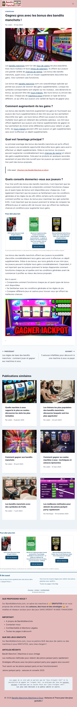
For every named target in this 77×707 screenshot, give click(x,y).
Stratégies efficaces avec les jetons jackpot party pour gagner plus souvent (35, 662)
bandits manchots (17, 66)
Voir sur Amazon (16, 238)
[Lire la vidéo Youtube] (38, 317)
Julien (10, 420)
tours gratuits (37, 93)
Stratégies (9, 11)
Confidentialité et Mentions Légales (22, 628)
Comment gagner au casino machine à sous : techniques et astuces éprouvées (57, 460)
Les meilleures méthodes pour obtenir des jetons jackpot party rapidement (57, 507)
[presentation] (19, 391)
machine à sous (35, 96)
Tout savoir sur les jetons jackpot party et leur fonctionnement (30, 666)
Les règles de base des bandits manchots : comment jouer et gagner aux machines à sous (18, 356)
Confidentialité (44, 590)
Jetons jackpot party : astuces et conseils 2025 (23, 670)
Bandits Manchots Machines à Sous (27, 698)
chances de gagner (33, 72)
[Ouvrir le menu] (73, 3)
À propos (30, 590)
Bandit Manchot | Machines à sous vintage (21, 654)
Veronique (49, 514)
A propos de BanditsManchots (19, 621)
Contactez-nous (13, 624)
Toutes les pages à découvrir (19, 631)
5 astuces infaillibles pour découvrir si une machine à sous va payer (58, 354)
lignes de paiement (39, 69)
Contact (36, 590)
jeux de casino (43, 66)
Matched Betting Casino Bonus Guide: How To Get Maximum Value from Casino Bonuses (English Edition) (61, 235)
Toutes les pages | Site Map (49, 584)
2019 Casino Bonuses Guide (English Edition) (16, 234)
